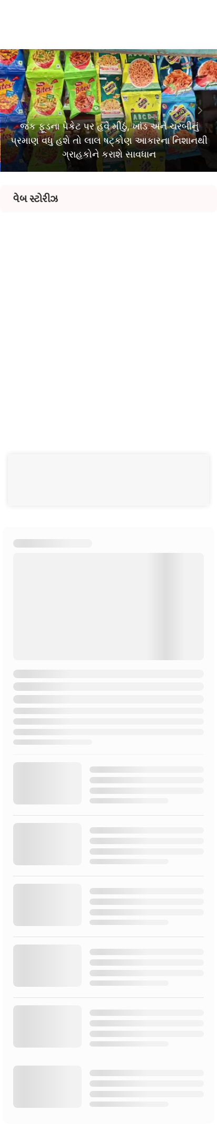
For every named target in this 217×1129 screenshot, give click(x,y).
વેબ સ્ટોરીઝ (35, 199)
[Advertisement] (108, 321)
